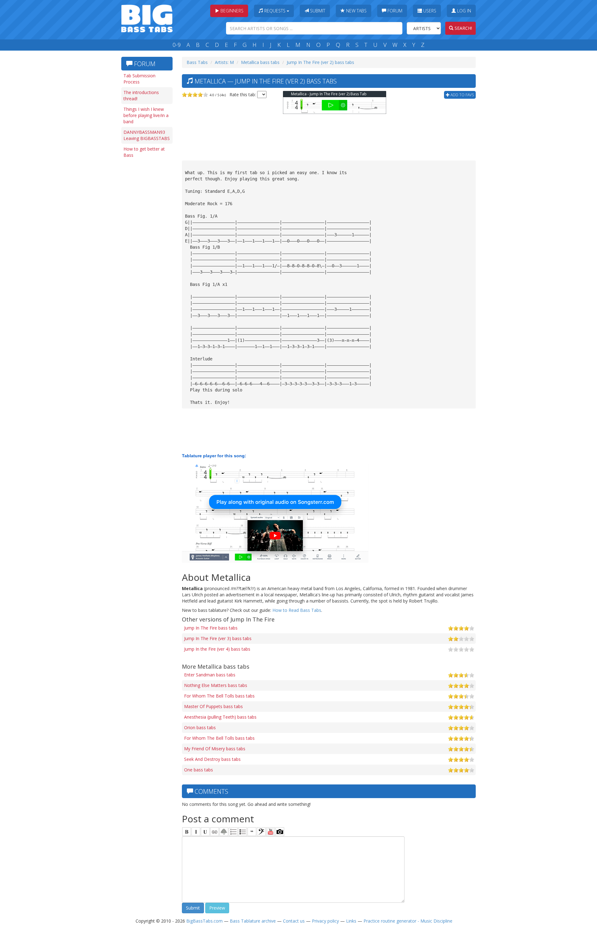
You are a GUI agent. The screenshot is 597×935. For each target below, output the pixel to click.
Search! (462, 28)
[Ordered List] (233, 831)
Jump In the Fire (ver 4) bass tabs (217, 649)
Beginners (231, 11)
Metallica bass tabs (260, 62)
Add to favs (462, 94)
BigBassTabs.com (204, 921)
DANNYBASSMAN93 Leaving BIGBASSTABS (146, 135)
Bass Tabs (197, 62)
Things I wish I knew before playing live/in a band (146, 115)
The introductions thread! (141, 95)
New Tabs (356, 11)
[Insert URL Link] (214, 831)
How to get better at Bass (144, 152)
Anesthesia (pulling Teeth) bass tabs (220, 717)
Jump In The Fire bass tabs (211, 628)
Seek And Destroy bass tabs (212, 759)
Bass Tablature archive (253, 921)
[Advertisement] (146, 257)
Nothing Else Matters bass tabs (215, 685)
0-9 (177, 44)
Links (351, 921)
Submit (317, 11)
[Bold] (186, 831)
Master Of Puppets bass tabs (213, 706)
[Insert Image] (224, 831)
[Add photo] (279, 831)
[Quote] (252, 831)
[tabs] (261, 831)
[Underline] (205, 831)
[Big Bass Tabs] (147, 18)
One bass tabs (198, 770)
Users (429, 11)
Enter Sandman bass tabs (209, 675)
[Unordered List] (242, 831)
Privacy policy (325, 921)
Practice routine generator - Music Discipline (407, 921)
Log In (463, 11)
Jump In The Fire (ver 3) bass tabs (218, 638)
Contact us (294, 921)
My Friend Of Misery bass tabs (214, 749)
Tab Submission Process (139, 79)
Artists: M (224, 62)
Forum (394, 11)
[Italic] (196, 831)
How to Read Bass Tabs (296, 610)
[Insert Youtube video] (270, 831)
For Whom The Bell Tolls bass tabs (219, 696)
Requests (275, 11)
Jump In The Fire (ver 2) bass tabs (320, 62)
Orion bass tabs (200, 727)
